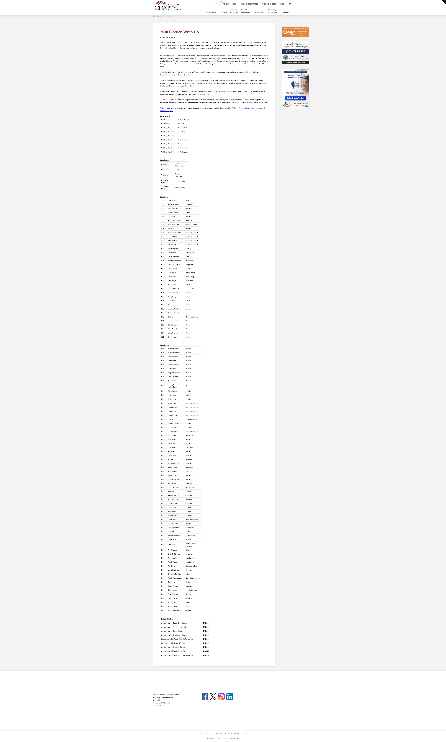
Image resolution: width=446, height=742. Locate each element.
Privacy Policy (205, 733)
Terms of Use (218, 733)
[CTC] (293, 53)
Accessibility (230, 733)
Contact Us (242, 733)
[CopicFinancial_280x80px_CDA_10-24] (289, 32)
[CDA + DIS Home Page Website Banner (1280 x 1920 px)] (295, 89)
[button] (444, 2)
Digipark (235, 738)
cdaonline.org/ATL (166, 111)
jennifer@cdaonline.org (251, 108)
